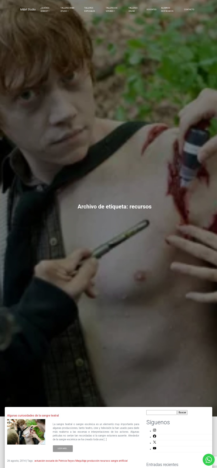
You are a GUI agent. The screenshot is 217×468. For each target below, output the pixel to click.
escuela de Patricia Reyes (60, 460)
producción (93, 460)
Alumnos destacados (167, 9)
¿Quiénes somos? (45, 9)
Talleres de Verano (112, 9)
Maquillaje (81, 460)
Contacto (189, 9)
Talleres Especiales (89, 9)
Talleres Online (133, 9)
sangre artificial (119, 460)
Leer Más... (63, 448)
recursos (105, 460)
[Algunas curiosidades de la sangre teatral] (26, 431)
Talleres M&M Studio (67, 9)
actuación (39, 460)
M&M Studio (28, 9)
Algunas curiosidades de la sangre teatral (33, 415)
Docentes (151, 9)
